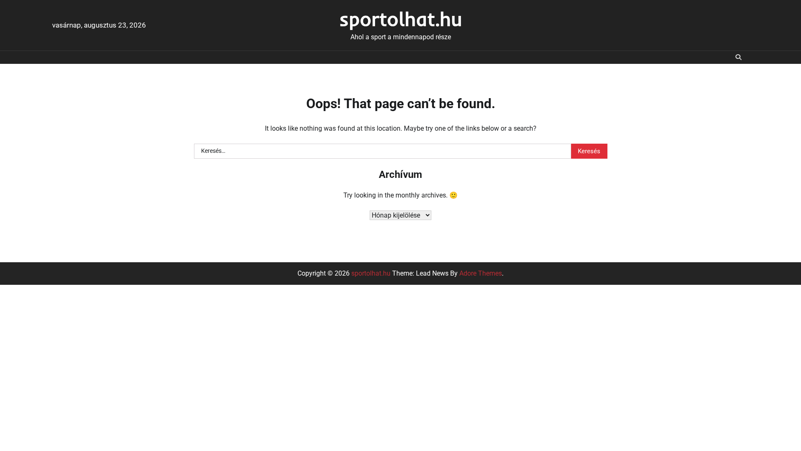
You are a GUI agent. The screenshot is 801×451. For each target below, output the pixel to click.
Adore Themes (480, 273)
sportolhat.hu (400, 19)
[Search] (738, 57)
